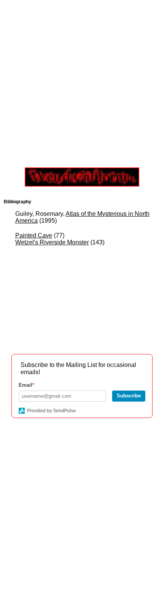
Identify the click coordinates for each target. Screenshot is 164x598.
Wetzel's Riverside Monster (52, 242)
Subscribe (129, 396)
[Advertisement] (82, 82)
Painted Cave (33, 235)
